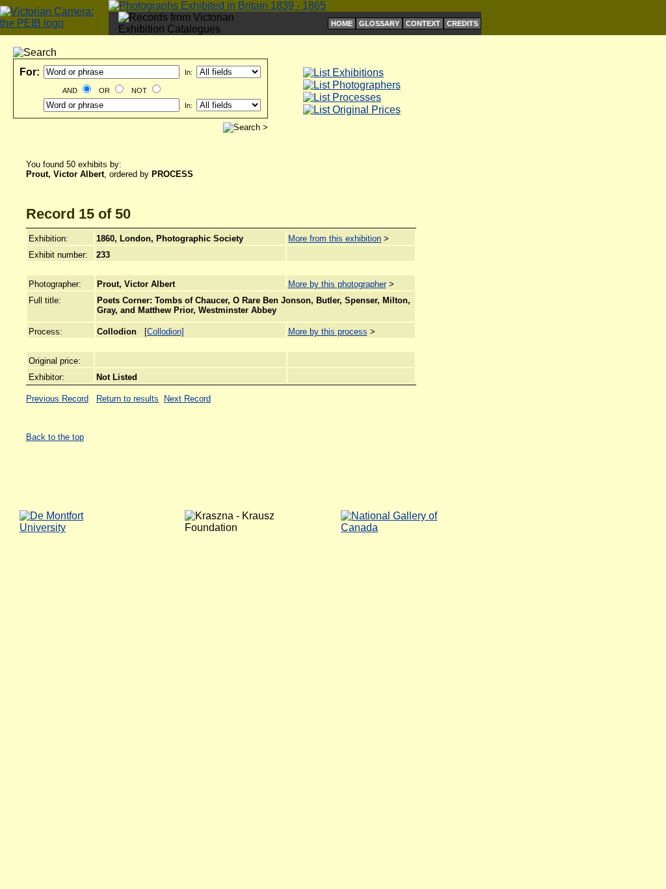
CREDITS (462, 23)
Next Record (187, 398)
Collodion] (165, 331)
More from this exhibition (334, 238)
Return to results (127, 398)
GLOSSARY (379, 23)
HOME (342, 23)
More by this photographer (337, 284)
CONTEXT (423, 23)
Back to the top (55, 437)
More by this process (327, 331)
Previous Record (57, 398)
